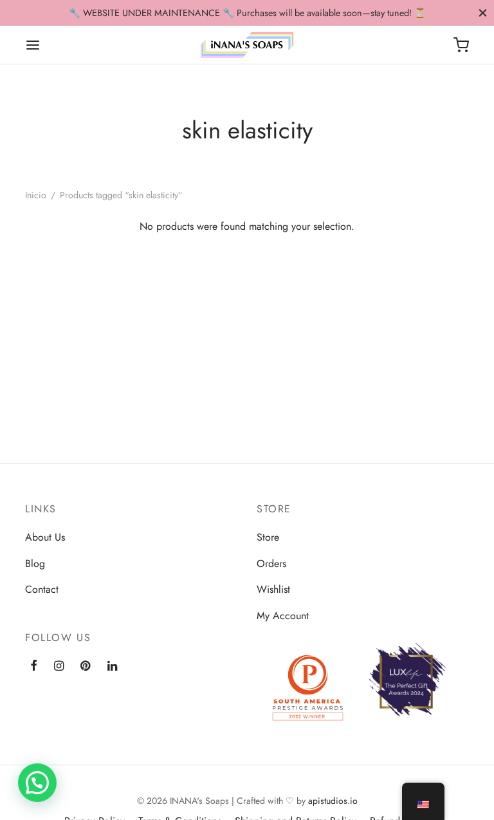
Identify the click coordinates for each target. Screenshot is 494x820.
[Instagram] (59, 666)
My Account (283, 615)
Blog (35, 563)
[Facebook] (33, 666)
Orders (271, 563)
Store (268, 537)
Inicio (35, 195)
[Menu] (33, 45)
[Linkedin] (112, 666)
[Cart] (461, 45)
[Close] (483, 12)
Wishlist (273, 589)
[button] (37, 782)
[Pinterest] (85, 666)
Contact (42, 589)
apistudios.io (333, 800)
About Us (45, 537)
